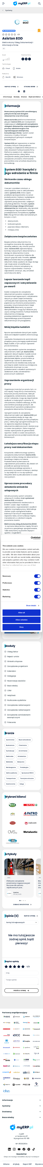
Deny (21, 627)
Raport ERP (27, 1164)
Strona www (29, 87)
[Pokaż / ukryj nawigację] (3, 3)
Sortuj (8, 922)
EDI (4, 48)
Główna (6, 1164)
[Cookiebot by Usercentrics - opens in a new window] (30, 538)
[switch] (37, 583)
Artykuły (16, 1164)
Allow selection (22, 620)
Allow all (21, 613)
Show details (31, 605)
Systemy (8, 10)
